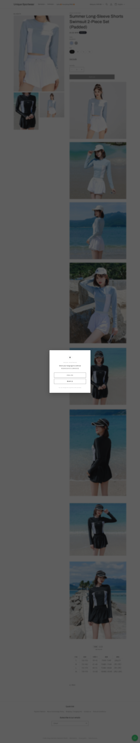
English (70, 375)
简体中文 (70, 381)
